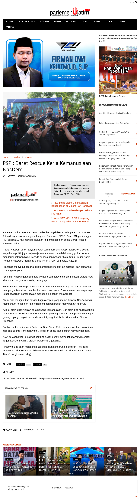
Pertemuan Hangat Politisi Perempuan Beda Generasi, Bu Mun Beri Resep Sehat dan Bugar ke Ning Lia (52, 463)
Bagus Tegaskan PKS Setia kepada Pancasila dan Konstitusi (18, 466)
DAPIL (85, 22)
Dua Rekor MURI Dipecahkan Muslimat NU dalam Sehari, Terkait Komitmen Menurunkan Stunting (71, 413)
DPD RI (42, 453)
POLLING (9, 27)
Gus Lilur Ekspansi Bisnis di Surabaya (118, 279)
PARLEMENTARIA (27, 22)
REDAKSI (69, 487)
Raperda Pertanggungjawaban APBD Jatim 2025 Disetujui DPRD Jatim (119, 465)
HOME (10, 22)
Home (5, 157)
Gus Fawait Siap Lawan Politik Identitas (23, 414)
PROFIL (111, 22)
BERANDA (56, 487)
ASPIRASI (44, 22)
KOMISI (97, 22)
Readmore (130, 297)
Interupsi (29, 157)
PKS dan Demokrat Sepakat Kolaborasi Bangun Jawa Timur (84, 466)
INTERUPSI (71, 22)
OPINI (122, 22)
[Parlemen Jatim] (70, 15)
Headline (16, 157)
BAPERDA (110, 456)
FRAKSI (57, 22)
